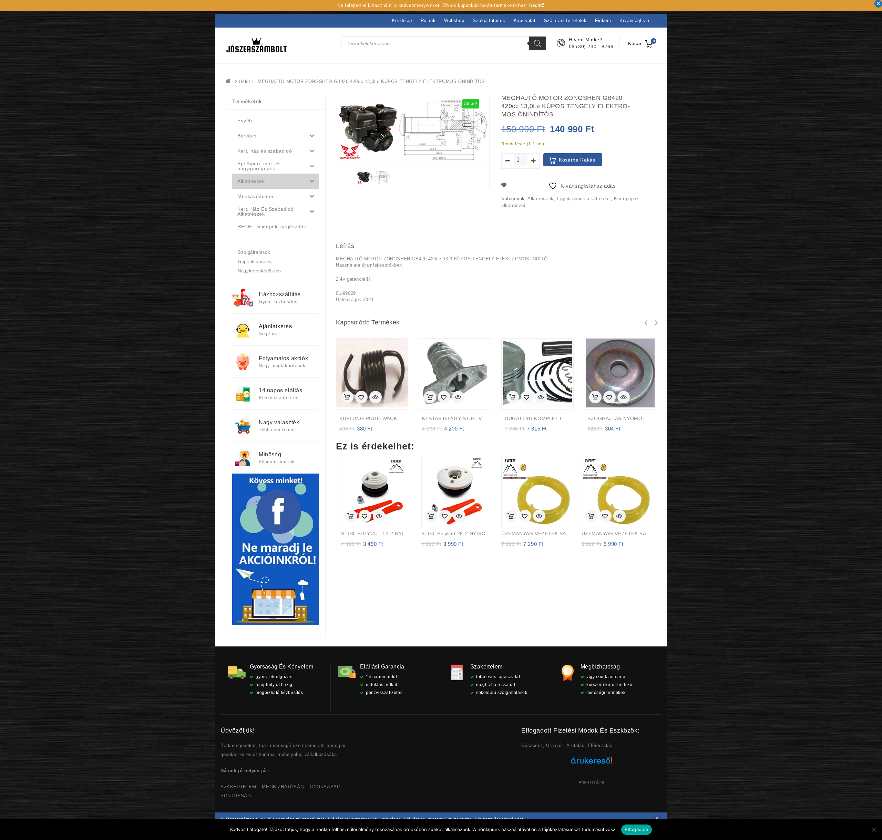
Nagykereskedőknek (260, 270)
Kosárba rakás (577, 160)
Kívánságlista (634, 20)
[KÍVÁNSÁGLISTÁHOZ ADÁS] (361, 398)
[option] (373, 177)
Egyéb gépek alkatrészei (584, 198)
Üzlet (244, 81)
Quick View (375, 398)
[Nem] (873, 829)
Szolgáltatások (489, 20)
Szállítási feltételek (565, 20)
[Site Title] (257, 45)
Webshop (454, 20)
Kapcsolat (524, 20)
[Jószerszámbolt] (230, 81)
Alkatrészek (540, 198)
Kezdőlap (402, 20)
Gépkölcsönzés (254, 261)
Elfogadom (636, 829)
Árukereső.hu (591, 782)
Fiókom (603, 20)
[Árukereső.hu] (591, 763)
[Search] (537, 43)
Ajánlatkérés (275, 326)
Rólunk (428, 20)
